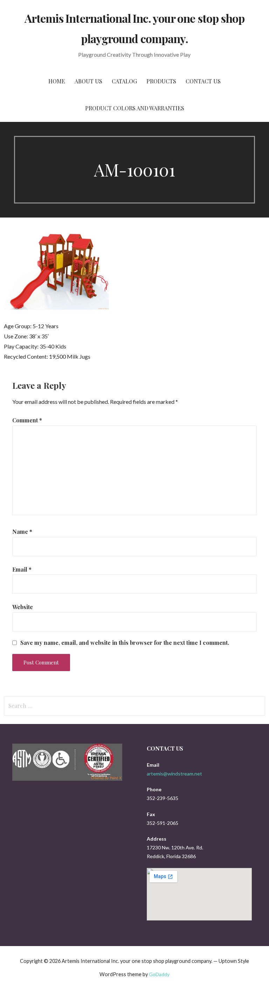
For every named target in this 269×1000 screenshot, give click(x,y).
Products (161, 81)
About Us (88, 81)
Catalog (124, 81)
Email (22, 569)
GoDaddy (159, 974)
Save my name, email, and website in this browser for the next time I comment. (124, 643)
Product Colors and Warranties (134, 108)
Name (22, 531)
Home (56, 81)
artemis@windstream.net (174, 774)
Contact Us (203, 81)
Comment (27, 420)
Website (22, 607)
